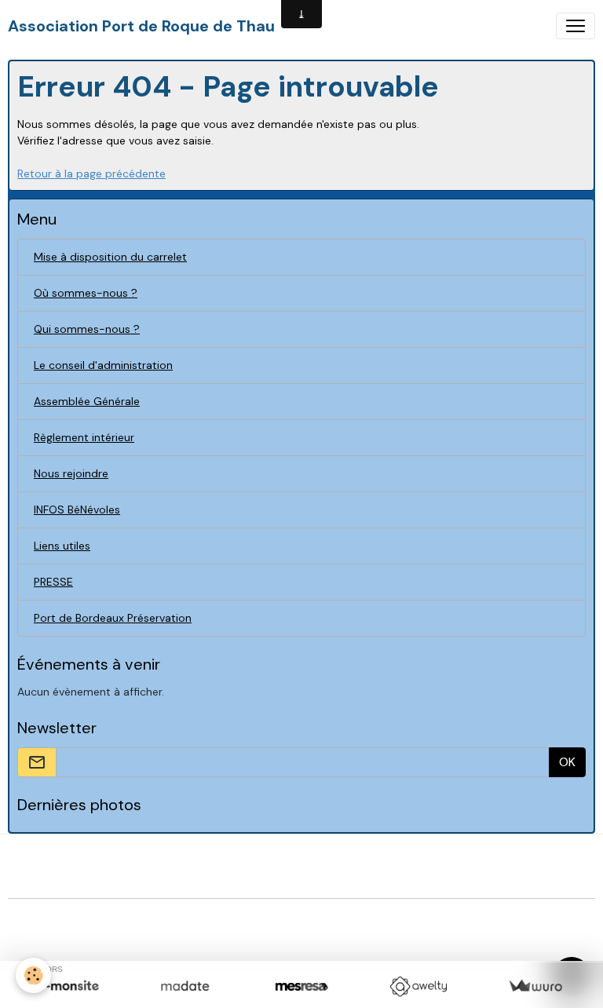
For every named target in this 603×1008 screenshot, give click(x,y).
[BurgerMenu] (575, 26)
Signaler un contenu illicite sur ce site (406, 919)
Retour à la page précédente (91, 173)
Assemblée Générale (87, 401)
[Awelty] (418, 986)
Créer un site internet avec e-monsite (198, 919)
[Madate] (185, 986)
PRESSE (53, 582)
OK (567, 762)
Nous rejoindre (71, 473)
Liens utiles (62, 546)
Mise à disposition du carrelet (110, 257)
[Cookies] (33, 975)
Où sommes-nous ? (85, 293)
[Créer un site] (68, 986)
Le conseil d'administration (103, 365)
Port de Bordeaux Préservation (113, 618)
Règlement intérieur (84, 437)
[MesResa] (302, 986)
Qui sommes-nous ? (87, 329)
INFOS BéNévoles (77, 509)
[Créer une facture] (535, 986)
